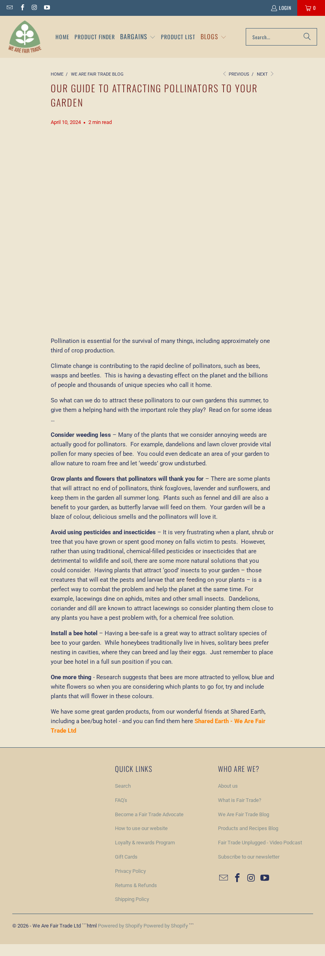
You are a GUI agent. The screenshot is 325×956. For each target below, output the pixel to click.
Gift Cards (126, 857)
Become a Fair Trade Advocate (149, 814)
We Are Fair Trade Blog (243, 814)
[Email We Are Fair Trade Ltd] (9, 7)
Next (263, 74)
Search (123, 786)
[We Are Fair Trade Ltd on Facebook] (21, 7)
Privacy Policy (130, 871)
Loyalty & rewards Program (145, 843)
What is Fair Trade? (239, 800)
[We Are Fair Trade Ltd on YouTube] (46, 7)
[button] (138, 37)
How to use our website (141, 828)
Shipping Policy (132, 899)
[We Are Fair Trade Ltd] (25, 37)
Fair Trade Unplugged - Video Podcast (260, 843)
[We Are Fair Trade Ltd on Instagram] (34, 7)
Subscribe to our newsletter (248, 857)
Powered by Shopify (120, 926)
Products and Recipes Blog (248, 828)
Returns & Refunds (136, 885)
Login (285, 7)
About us (228, 786)
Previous (238, 74)
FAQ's (121, 800)
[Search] (307, 37)
